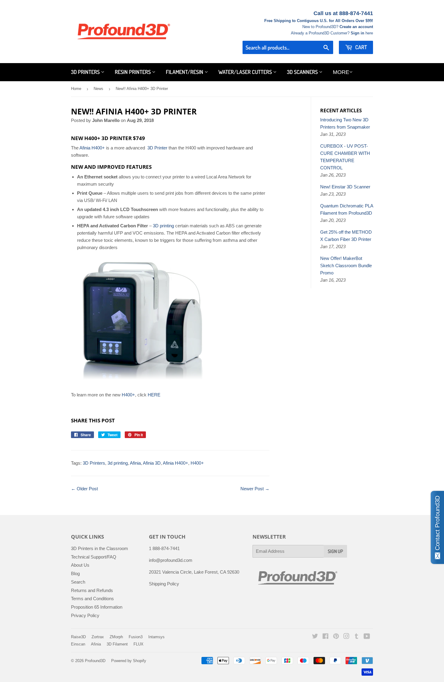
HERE (153, 394)
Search (78, 581)
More (341, 72)
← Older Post (84, 488)
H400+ (128, 394)
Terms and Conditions (92, 598)
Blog (75, 573)
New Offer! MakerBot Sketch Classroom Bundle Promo (346, 265)
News (98, 88)
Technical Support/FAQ (93, 556)
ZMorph (116, 637)
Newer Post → (254, 488)
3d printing (118, 463)
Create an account (356, 26)
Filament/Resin (185, 72)
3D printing (163, 225)
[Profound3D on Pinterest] (336, 636)
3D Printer (157, 147)
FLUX (138, 644)
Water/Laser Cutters (245, 72)
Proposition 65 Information (96, 607)
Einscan (78, 644)
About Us (80, 565)
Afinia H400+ (92, 147)
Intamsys (156, 637)
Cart (360, 47)
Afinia (135, 463)
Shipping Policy (164, 583)
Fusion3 (136, 637)
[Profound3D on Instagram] (346, 636)
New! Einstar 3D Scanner (345, 186)
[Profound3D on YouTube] (367, 636)
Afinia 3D (152, 463)
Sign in (357, 33)
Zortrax (98, 637)
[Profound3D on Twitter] (315, 636)
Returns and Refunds (92, 590)
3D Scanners (303, 72)
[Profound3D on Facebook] (325, 636)
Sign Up (335, 551)
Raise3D (78, 637)
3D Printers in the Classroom (99, 548)
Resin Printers (133, 72)
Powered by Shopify (128, 660)
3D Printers (86, 72)
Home (76, 88)
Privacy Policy (85, 615)
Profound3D (95, 660)
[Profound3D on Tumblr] (356, 636)
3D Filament (117, 644)
